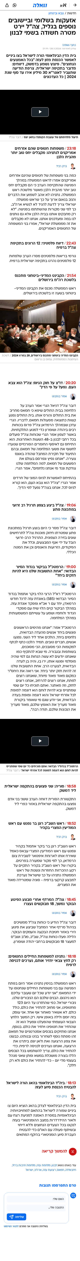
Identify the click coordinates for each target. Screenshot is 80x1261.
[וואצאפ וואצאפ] (15, 5)
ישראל (29, 1170)
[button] (63, 5)
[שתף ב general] (7, 5)
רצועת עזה (49, 1170)
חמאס (60, 1170)
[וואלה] (40, 5)
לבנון (54, 1165)
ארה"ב (38, 1170)
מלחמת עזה (43, 1165)
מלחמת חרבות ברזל (23, 1165)
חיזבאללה (70, 1170)
